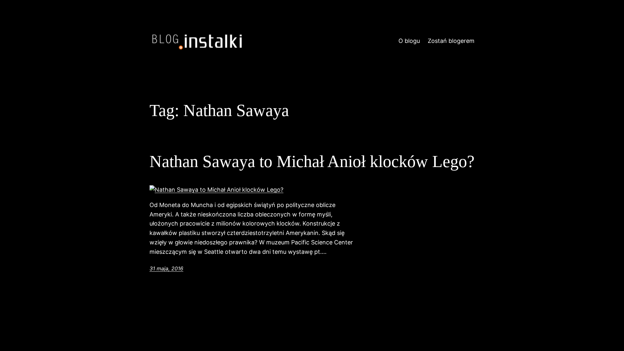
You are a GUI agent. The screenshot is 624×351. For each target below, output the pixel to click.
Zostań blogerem (451, 40)
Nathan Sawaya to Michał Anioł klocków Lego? (312, 161)
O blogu (409, 40)
